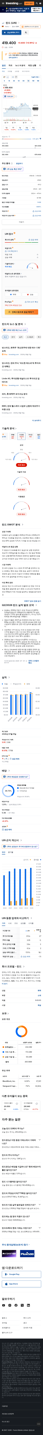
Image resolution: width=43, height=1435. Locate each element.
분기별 (10, 852)
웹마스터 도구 (7, 1333)
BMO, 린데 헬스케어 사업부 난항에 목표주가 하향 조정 (21, 408)
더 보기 (4, 984)
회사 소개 (27, 1318)
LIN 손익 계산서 (10, 840)
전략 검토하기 (13, 57)
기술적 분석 (8, 428)
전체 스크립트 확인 (33, 662)
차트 (10, 65)
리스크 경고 (5, 1421)
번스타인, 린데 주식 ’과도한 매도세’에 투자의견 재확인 (21, 365)
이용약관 (5, 1406)
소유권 (17, 71)
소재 (39, 995)
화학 (39, 990)
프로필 (10, 71)
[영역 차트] (7, 77)
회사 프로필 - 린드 (12, 966)
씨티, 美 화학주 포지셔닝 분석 (14, 394)
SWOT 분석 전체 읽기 (32, 601)
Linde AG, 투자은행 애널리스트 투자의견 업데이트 (21, 380)
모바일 (4, 1323)
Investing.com (14, 354)
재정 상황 (32, 65)
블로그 (4, 1318)
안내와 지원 (27, 1328)
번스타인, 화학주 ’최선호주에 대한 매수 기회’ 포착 (21, 349)
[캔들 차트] (4, 77)
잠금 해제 (26, 956)
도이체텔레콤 (28, 1103)
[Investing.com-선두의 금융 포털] (14, 3)
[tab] (12, 436)
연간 (3, 852)
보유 (4, 1013)
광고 (25, 1323)
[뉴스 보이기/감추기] (16, 77)
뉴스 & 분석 (20, 65)
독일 (39, 1005)
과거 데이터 (26, 71)
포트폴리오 (6, 1328)
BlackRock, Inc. (9, 1081)
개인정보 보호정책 (8, 1414)
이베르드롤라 (8, 1103)
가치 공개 (35, 139)
